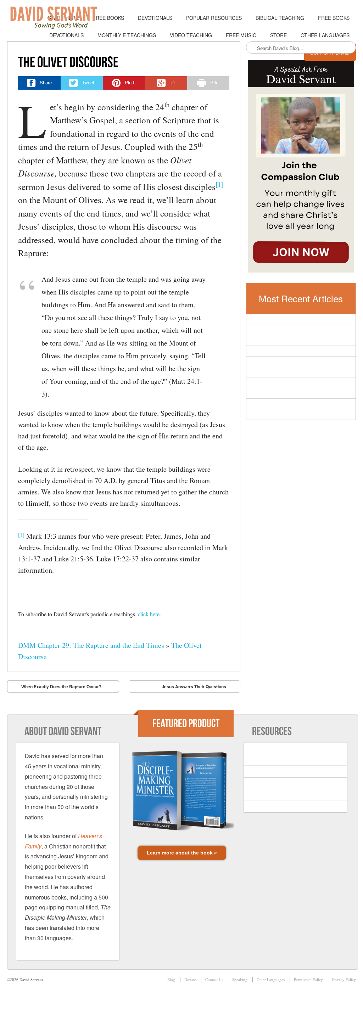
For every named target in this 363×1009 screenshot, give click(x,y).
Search (252, 48)
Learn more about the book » (182, 853)
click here (149, 614)
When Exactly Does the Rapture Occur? (61, 686)
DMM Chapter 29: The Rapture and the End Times (91, 645)
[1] (219, 184)
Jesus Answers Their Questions (194, 686)
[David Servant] (58, 17)
